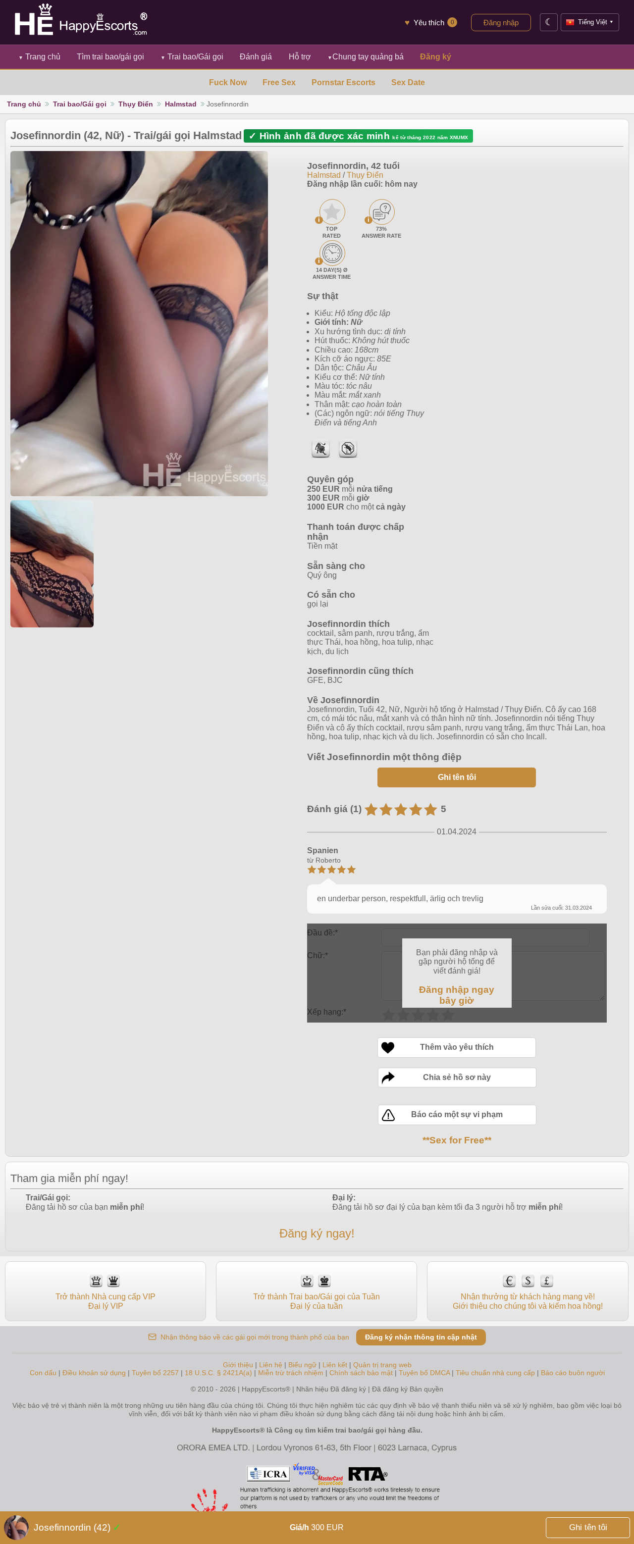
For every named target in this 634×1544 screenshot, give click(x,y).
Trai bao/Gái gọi (191, 56)
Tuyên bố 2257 (155, 1373)
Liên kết (334, 1365)
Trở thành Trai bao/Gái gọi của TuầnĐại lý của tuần (316, 1301)
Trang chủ (39, 56)
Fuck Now (228, 82)
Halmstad (181, 104)
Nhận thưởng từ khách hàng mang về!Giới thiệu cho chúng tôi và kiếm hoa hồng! (528, 1301)
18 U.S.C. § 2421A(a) (219, 1373)
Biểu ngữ (302, 1365)
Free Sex (279, 82)
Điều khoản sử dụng (94, 1373)
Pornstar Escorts (343, 82)
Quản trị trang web (382, 1365)
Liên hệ (270, 1365)
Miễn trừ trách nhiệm (290, 1373)
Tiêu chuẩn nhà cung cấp (495, 1373)
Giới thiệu (238, 1365)
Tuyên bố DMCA (424, 1373)
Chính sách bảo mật (361, 1373)
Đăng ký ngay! (317, 1233)
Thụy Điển (135, 104)
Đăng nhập (501, 22)
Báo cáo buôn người (573, 1373)
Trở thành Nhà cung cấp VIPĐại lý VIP (105, 1301)
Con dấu (43, 1373)
